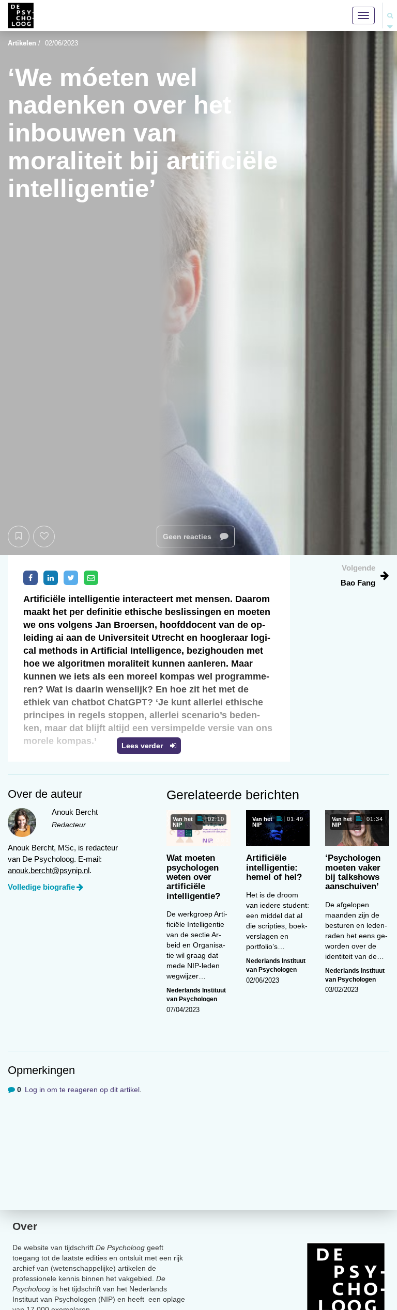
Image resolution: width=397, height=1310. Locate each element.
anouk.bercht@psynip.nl (48, 870)
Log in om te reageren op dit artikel (82, 1089)
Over (24, 1226)
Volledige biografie (41, 886)
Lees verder (143, 745)
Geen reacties (188, 536)
